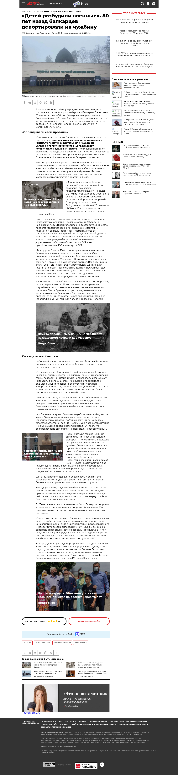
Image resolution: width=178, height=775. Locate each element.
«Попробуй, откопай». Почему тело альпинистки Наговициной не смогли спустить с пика (139, 122)
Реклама (82, 721)
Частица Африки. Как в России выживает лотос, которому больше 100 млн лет (139, 103)
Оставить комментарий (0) (89, 621)
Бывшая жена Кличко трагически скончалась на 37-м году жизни (137, 174)
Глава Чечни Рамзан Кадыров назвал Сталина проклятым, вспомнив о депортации (90, 665)
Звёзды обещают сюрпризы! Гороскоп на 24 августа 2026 (134, 32)
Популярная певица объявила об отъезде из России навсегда (136, 147)
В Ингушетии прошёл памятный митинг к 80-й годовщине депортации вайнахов (48, 673)
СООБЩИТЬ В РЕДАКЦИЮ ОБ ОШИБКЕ (56, 727)
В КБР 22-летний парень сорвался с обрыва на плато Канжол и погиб (134, 54)
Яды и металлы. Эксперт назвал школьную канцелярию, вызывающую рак (137, 85)
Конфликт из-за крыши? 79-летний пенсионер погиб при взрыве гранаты (134, 43)
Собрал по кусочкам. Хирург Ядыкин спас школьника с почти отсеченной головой (140, 94)
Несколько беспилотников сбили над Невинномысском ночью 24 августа (134, 65)
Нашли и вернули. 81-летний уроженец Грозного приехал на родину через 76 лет (70, 595)
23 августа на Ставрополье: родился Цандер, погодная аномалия (134, 21)
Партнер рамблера (64, 765)
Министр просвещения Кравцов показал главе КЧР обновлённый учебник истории (92, 673)
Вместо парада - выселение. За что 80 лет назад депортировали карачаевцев (70, 335)
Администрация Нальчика (93, 96)
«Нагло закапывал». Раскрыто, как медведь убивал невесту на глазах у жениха (139, 113)
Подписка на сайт (49, 724)
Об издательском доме (51, 721)
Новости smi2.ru (31, 712)
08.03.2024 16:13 (28, 11)
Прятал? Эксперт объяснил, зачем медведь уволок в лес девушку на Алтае (138, 131)
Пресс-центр (70, 721)
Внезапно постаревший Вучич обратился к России (136, 193)
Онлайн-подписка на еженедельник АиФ (129, 721)
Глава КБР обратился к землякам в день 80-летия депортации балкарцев (48, 665)
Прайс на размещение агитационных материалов (94, 724)
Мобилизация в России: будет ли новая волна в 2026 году (137, 156)
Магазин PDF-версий (98, 721)
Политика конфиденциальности (133, 724)
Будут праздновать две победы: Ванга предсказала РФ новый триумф (137, 166)
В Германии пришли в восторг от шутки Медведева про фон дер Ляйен (139, 183)
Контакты (64, 724)
